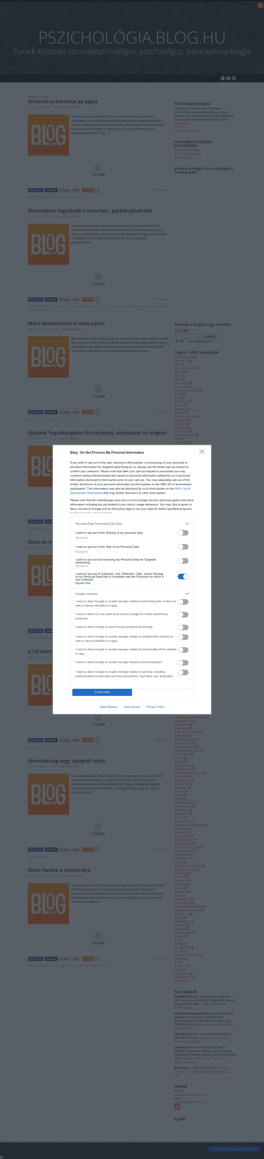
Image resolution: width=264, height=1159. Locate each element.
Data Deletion (109, 706)
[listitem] (132, 524)
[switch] (183, 533)
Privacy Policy (155, 706)
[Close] (203, 453)
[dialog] (132, 579)
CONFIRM (102, 692)
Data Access (132, 706)
